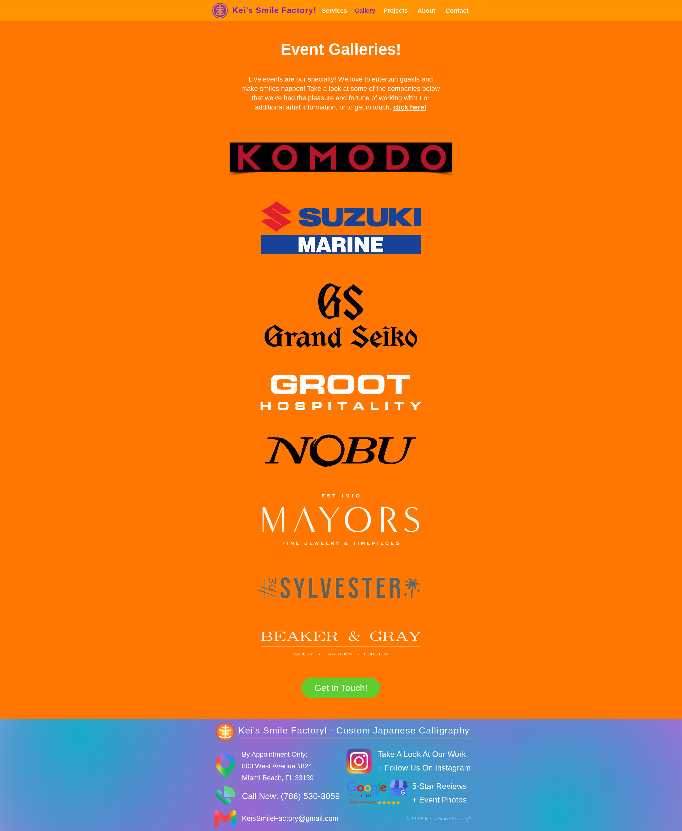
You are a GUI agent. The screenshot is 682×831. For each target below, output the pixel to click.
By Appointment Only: (274, 754)
